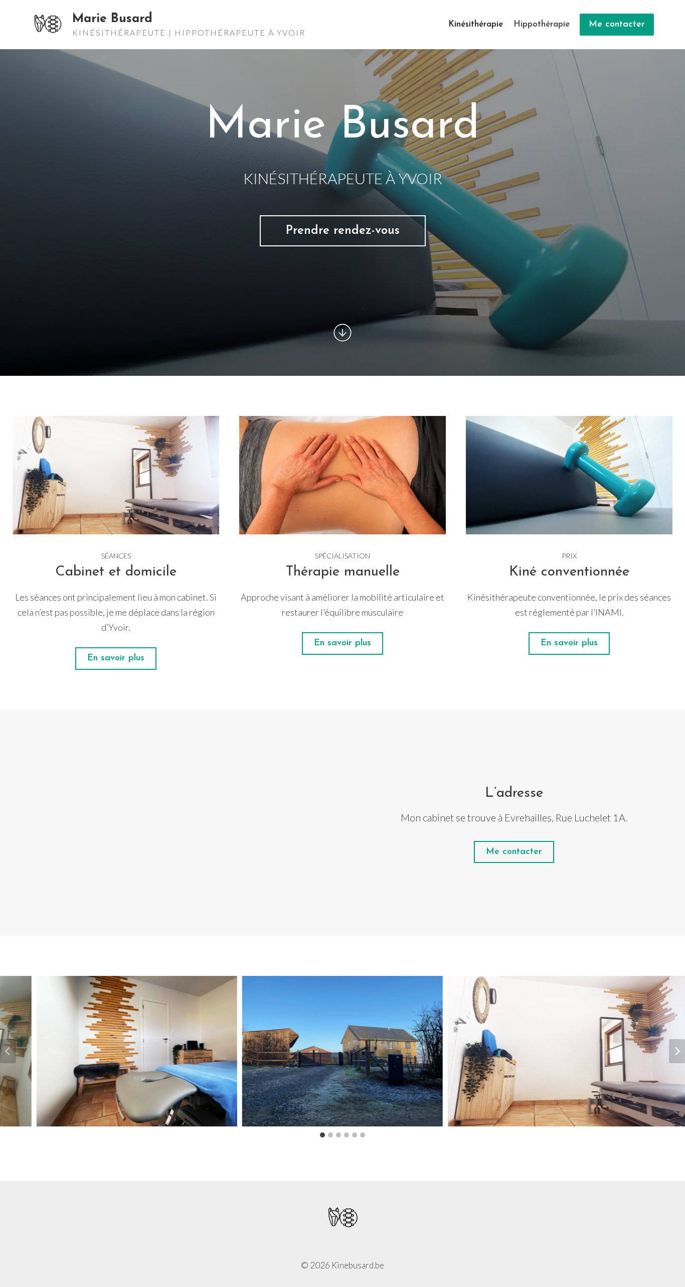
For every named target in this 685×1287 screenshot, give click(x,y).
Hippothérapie (541, 24)
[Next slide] (677, 1051)
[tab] (322, 1134)
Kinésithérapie (475, 24)
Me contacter (617, 24)
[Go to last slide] (8, 1051)
